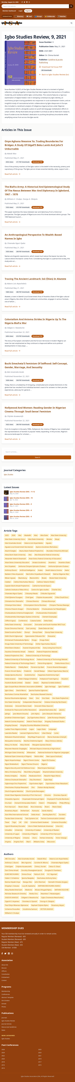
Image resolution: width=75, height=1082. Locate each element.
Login (20, 11)
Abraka (49, 539)
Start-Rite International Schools (16, 814)
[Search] (71, 6)
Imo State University (12, 702)
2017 (39, 1062)
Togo (14, 822)
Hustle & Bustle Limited (13, 683)
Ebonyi (27, 632)
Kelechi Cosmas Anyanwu (14, 721)
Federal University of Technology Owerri (20, 663)
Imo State (45, 698)
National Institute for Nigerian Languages (53, 752)
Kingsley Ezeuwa (11, 725)
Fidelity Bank (23, 667)
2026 (13, 535)
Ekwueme (51, 636)
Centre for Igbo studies (40, 590)
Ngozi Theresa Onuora (30, 764)
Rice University (36, 807)
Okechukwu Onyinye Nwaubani (16, 787)
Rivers (47, 807)
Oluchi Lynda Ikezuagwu (35, 791)
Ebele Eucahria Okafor (13, 632)
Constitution (6, 974)
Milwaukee (31, 752)
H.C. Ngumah (52, 874)
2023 (39, 1052)
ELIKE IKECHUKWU (12, 874)
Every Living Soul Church (52, 648)
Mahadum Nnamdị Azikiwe (15, 737)
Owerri (41, 803)
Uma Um (59, 826)
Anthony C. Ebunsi (11, 863)
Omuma (48, 795)
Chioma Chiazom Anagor (14, 609)
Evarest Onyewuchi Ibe (31, 648)
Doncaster (28, 624)
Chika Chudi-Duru (61, 597)
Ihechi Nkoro (21, 690)
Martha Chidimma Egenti (33, 741)
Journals (4, 1018)
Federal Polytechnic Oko (14, 655)
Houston (65, 679)
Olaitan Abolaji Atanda (46, 787)
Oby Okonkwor (35, 780)
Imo (37, 698)
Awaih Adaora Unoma (54, 570)
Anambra (52, 562)
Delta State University (13, 624)
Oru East (8, 803)
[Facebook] (22, 2)
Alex (30, 555)
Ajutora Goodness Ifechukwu (47, 547)
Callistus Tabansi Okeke (45, 582)
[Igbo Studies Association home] (12, 23)
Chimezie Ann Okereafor (14, 601)
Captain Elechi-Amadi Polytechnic (17, 586)
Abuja (57, 539)
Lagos (31, 729)
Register (28, 11)
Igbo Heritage (50, 686)
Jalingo (7, 714)
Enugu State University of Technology (19, 644)
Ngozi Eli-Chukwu (48, 760)
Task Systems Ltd (31, 818)
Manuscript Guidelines (9, 1027)
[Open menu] (71, 23)
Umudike (8, 830)
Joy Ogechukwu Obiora (36, 718)
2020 (3, 1059)
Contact (4, 980)
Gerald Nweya (39, 671)
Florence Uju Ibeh (37, 667)
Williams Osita (39, 842)
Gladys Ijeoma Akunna (13, 675)
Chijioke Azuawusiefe (44, 597)
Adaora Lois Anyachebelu (33, 543)
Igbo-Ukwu (9, 690)
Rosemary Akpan (11, 811)
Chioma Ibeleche (33, 609)
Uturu (34, 838)
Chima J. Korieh (40, 866)
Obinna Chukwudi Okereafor (15, 780)
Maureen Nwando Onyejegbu (16, 749)
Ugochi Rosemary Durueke (15, 826)
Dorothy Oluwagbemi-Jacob (31, 870)
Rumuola (35, 811)
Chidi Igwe (29, 597)
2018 (3, 1062)
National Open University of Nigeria (18, 756)
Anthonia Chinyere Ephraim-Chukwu (32, 566)
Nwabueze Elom (35, 776)
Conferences (6, 994)
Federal (31, 652)
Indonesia (8, 706)
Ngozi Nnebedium (11, 764)
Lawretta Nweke (11, 733)
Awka (67, 570)
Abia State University (58, 535)
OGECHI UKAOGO (11, 897)
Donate (4, 1004)
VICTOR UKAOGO (46, 909)
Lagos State (41, 729)
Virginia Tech (18, 842)
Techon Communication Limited (52, 818)
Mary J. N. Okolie (11, 745)
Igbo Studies (8, 474)
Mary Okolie (24, 745)
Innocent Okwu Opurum (44, 706)
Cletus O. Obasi (54, 866)
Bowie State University (58, 578)
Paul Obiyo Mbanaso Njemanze (16, 905)
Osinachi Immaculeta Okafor (25, 803)
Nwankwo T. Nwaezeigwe (50, 894)
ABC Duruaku (10, 859)
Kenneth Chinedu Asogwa (57, 882)
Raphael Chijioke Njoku (39, 905)
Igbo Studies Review (8, 1021)
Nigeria (44, 764)
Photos (4, 1007)
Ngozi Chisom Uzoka (31, 760)
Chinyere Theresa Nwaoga (59, 605)
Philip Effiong (64, 803)
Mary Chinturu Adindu (54, 741)
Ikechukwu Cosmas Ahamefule (16, 694)
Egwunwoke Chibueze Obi (35, 636)
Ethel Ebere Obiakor (12, 648)
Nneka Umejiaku (11, 776)
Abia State (44, 535)
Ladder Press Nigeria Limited (15, 729)
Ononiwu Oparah (60, 795)
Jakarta (62, 710)
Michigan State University (14, 752)
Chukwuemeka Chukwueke (46, 613)
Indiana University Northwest (55, 702)
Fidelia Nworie (10, 667)
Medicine (28, 890)
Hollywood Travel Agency (49, 679)
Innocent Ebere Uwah (24, 706)
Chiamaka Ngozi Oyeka (13, 593)
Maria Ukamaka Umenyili (57, 737)
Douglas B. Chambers (53, 870)
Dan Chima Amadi (11, 870)
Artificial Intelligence (27, 570)
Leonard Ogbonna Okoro (29, 733)
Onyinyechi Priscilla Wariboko (58, 799)
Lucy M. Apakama (28, 886)
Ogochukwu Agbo (36, 783)
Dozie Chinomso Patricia (14, 628)
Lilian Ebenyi (46, 733)
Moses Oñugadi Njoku (43, 890)
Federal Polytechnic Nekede (47, 652)
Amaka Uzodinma (39, 562)
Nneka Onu (33, 894)
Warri (28, 842)
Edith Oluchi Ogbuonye (13, 636)
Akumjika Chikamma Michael (57, 551)
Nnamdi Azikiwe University (53, 772)
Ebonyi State (37, 632)
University (18, 830)
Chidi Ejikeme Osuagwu (13, 597)
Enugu (34, 640)
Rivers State (56, 807)
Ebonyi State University (53, 632)
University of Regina (12, 838)
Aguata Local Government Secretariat (19, 547)
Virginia (8, 842)
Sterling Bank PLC (49, 814)
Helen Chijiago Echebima (28, 679)
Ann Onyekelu (10, 566)
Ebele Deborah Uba (46, 628)
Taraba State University (13, 818)
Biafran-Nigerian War (61, 574)
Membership (6, 991)
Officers (4, 971)
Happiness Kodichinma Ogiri (48, 675)
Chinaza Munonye (48, 601)
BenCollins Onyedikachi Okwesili (38, 574)
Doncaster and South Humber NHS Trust (50, 624)
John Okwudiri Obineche (52, 714)
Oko (33, 787)
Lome (56, 733)
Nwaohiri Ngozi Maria (52, 776)
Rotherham (25, 811)
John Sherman (40, 882)
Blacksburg (22, 578)
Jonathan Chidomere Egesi (15, 718)
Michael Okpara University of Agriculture (45, 749)
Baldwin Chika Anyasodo (14, 574)
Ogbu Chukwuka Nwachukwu (52, 897)
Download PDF (37, 162)
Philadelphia (51, 803)
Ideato (36, 683)
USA (25, 822)
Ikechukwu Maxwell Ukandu (41, 694)
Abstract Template (7, 997)
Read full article (11, 174)
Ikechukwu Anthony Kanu (46, 878)
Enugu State (44, 640)
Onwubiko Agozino (12, 799)
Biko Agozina (26, 863)
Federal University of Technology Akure (19, 659)
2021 (39, 1056)
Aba (19, 535)
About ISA (5, 965)
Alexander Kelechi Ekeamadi (15, 559)
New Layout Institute (54, 756)
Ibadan (28, 683)
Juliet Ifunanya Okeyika (56, 718)
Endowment (5, 977)
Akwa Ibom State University (15, 555)
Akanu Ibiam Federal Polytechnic (31, 551)
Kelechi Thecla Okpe (34, 721)
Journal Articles (7, 1024)
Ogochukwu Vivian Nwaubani (57, 783)
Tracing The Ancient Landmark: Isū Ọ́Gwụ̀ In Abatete (35, 278)
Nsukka (23, 776)
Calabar (8, 582)
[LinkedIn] (26, 2)
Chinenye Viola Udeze (13, 605)
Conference (23, 621)
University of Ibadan (51, 830)
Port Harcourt (10, 807)
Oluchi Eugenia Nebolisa (14, 791)
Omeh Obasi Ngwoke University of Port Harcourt (23, 795)
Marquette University (13, 741)
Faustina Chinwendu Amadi (15, 652)
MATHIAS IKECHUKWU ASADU (49, 886)
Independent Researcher (32, 702)
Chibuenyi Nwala (31, 593)
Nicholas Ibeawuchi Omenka (15, 894)
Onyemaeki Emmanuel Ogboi (33, 799)
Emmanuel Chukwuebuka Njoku (17, 640)
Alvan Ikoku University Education (17, 562)
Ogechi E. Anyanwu (12, 901)
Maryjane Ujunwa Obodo (41, 745)
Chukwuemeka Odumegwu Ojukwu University (22, 617)
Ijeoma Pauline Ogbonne (38, 690)
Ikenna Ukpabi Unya (12, 882)
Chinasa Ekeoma (32, 601)
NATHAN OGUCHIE (61, 890)
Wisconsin (51, 842)
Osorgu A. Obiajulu (47, 901)
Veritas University (46, 838)
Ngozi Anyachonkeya (13, 760)
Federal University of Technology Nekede (52, 659)
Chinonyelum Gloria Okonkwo (35, 605)
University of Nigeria (30, 834)
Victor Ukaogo (61, 838)
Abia (35, 535)
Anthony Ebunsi (11, 570)
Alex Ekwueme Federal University (47, 555)
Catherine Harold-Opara (41, 586)
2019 (39, 1059)
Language (52, 729)
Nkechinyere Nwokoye (46, 768)
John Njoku (35, 714)
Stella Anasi (35, 814)
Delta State (48, 621)
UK (20, 822)
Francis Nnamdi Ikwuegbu (57, 667)
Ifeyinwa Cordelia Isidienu (51, 683)
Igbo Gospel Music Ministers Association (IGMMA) (23, 686)
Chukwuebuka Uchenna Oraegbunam (19, 613)
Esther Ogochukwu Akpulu (46, 644)
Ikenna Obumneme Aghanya (15, 698)
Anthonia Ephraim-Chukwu (58, 566)
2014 (3, 1068)
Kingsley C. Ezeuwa (12, 886)
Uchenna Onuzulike (59, 822)
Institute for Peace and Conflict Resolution (20, 710)
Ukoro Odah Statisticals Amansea (40, 826)
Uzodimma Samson (30, 909)
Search (37, 457)
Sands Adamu (47, 811)
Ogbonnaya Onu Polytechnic (15, 783)
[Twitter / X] (24, 2)
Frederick (27, 671)
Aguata (48, 543)
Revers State (23, 807)
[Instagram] (29, 2)
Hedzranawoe (10, 679)
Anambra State (64, 562)
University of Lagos (12, 834)
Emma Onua (26, 874)
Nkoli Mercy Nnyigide (32, 772)
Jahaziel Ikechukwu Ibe (47, 710)
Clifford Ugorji (10, 621)
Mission (4, 968)
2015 (39, 1065)
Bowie (44, 578)
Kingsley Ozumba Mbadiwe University (34, 725)
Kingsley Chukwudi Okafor (55, 721)
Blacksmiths (34, 578)
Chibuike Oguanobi (48, 593)
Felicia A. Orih (39, 874)
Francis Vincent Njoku (13, 671)
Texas (7, 822)
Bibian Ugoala (10, 578)
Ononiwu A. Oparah (29, 901)
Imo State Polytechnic (60, 698)
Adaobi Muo (41, 859)
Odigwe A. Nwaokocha (29, 897)
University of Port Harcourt (51, 834)
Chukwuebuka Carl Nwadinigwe (54, 609)
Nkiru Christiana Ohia (13, 772)
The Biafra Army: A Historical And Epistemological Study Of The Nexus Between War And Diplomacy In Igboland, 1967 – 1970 (37, 190)
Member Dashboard (9, 11)
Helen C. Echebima (12, 878)
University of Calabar (33, 830)
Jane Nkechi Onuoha (20, 714)
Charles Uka (56, 590)
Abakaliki (27, 535)
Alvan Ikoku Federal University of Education (45, 559)
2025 (7, 535)
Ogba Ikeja (48, 780)
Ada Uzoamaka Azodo (13, 543)
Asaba (40, 570)
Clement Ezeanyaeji (49, 617)
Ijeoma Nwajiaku (28, 878)
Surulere (62, 814)
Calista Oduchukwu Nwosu (24, 582)
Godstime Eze (30, 675)
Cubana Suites (35, 621)
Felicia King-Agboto (45, 663)
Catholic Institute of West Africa (16, 590)
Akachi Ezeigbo (10, 551)
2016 (3, 1065)
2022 (3, 1056)
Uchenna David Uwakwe (40, 822)
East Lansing (31, 628)
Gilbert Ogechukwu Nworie (58, 671)
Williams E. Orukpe (12, 913)
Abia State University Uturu (15, 539)
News (3, 1030)
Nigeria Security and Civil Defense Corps (20, 768)
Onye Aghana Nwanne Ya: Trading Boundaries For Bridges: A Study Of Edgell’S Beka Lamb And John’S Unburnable (34, 145)
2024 (3, 1052)
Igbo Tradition (63, 686)
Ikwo (31, 698)
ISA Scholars (6, 1000)
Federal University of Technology (38, 655)
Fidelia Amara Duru (62, 663)
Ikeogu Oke (27, 882)
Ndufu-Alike (38, 756)
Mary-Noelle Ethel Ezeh (13, 890)
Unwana (26, 838)
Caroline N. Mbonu (41, 863)
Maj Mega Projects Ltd (36, 737)
